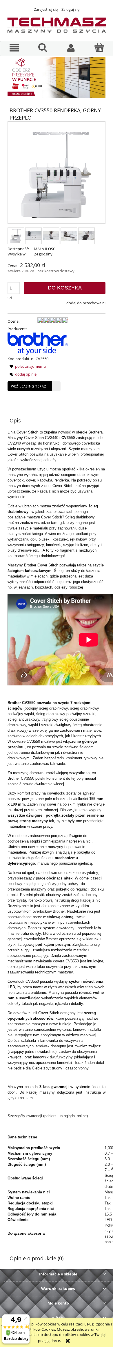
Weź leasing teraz (28, 386)
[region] (56, 77)
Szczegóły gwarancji (25, 1116)
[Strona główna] (56, 24)
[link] (56, 77)
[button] (14, 48)
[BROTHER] (38, 343)
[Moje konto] (71, 48)
